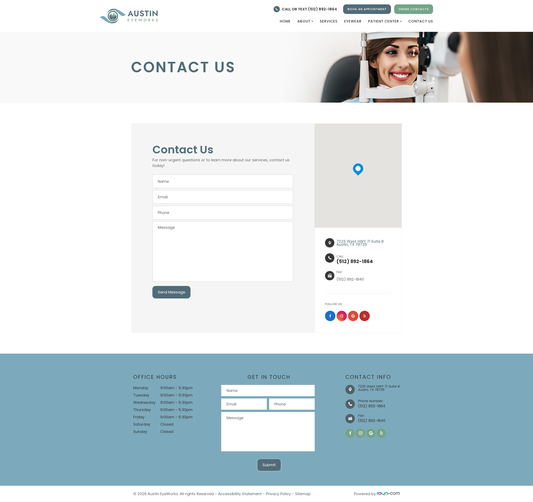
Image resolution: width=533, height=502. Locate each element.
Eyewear (352, 21)
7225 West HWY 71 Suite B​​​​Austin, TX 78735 (360, 243)
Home (285, 21)
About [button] (303, 21)
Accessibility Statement (240, 493)
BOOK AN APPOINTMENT (367, 9)
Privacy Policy (278, 493)
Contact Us (420, 21)
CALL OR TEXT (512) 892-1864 (309, 9)
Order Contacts (414, 9)
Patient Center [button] (383, 21)
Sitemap (303, 493)
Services (328, 21)
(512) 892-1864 (371, 406)
